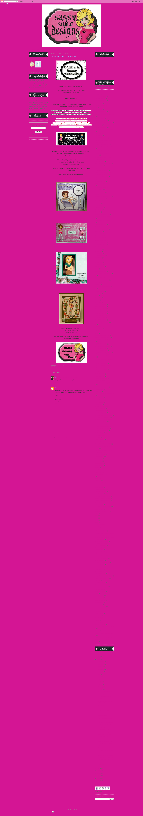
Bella (96, 194)
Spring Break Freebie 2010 (102, 578)
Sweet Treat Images (100, 591)
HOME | (34, 49)
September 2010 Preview (101, 541)
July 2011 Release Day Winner (103, 346)
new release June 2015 (101, 410)
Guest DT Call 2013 (100, 320)
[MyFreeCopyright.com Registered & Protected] (71, 812)
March (100, 684)
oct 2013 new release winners (102, 426)
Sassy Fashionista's (100, 483)
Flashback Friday (99, 291)
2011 (98, 776)
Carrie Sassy (98, 205)
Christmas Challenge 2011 (102, 214)
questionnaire (98, 461)
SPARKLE (100, 713)
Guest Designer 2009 (100, 304)
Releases (97, 467)
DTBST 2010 (98, 260)
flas (96, 289)
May (99, 679)
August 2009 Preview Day (102, 168)
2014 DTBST (98, 110)
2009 (98, 781)
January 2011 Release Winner (103, 337)
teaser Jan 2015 (99, 602)
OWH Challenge (99, 433)
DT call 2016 (98, 253)
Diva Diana (98, 247)
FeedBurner (42, 135)
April (99, 682)
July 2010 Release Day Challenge (104, 340)
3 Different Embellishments (105, 691)
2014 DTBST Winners (61, 366)
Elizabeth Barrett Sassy (101, 271)
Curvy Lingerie (102, 694)
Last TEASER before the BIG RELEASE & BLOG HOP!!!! (106, 723)
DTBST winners (99, 267)
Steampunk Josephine (100, 585)
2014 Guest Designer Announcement (104, 114)
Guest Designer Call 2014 (101, 315)
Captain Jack (98, 201)
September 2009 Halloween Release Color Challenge (104, 538)
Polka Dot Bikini (99, 439)
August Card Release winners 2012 (104, 183)
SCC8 (96, 520)
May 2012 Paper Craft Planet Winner (104, 393)
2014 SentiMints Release (101, 120)
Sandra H (59, 377)
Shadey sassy (101, 727)
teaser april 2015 (99, 598)
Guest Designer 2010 (100, 306)
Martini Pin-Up (99, 389)
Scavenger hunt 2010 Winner (102, 511)
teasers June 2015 (99, 613)
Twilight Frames (99, 622)
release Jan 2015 (99, 465)
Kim (71, 249)
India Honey (98, 331)
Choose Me (98, 212)
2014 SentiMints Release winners (103, 123)
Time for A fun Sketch (103, 710)
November (101, 664)
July (99, 674)
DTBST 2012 (98, 264)
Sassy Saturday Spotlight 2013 (103, 507)
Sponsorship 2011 (99, 567)
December (101, 661)
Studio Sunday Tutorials (101, 587)
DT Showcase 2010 (100, 255)
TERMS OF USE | (41, 49)
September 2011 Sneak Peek (102, 556)
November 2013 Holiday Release (103, 419)
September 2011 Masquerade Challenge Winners (102, 544)
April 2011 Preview (100, 161)
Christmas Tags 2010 (100, 224)
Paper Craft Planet (99, 435)
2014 (96, 107)
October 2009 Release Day (102, 428)
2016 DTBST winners (100, 138)
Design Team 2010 (100, 235)
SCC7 (96, 518)
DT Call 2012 (98, 249)
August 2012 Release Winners (103, 179)
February (100, 687)
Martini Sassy (98, 391)
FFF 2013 (97, 284)
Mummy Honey (99, 404)
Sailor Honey (98, 470)
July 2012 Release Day (101, 350)
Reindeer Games (99, 463)
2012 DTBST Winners (101, 101)
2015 (98, 659)
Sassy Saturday (99, 494)
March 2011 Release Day (101, 387)
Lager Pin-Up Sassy (100, 376)
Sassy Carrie (98, 478)
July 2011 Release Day (101, 344)
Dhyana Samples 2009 (101, 244)
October (100, 666)
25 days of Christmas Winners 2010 (104, 147)
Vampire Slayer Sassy (100, 624)
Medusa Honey (99, 398)
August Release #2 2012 (101, 187)
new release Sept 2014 (101, 413)
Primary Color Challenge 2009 (103, 444)
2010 (98, 778)
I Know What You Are (100, 326)
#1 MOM (97, 94)
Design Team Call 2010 (101, 240)
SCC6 (96, 516)
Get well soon (101, 748)
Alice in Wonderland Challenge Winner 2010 (103, 158)
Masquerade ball (102, 753)
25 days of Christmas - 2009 (102, 144)
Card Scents (98, 203)
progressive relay (99, 456)
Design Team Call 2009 (101, 238)
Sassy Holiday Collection (101, 485)
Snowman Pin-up (99, 560)
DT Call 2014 (98, 251)
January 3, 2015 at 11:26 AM (71, 388)
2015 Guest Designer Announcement (104, 129)
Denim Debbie (98, 231)
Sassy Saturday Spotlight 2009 (103, 496)
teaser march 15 (99, 605)
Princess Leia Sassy (100, 454)
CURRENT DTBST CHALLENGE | (81, 49)
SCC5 (96, 513)
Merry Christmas (99, 402)
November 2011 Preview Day (102, 417)
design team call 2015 (100, 242)
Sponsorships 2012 (100, 573)
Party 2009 (98, 437)
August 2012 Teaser (100, 181)
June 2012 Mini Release (101, 369)
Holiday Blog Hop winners (102, 322)
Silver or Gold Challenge (101, 558)
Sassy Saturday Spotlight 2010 (103, 498)
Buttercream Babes (100, 198)
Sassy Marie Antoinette (101, 491)
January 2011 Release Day (102, 335)
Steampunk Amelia (100, 582)
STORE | (48, 49)
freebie (96, 295)
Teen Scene (98, 616)
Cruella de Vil (98, 227)
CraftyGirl (60, 388)
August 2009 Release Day (101, 170)
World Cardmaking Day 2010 (102, 637)
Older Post (89, 434)
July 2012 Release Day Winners (103, 353)
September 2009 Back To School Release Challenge (103, 530)
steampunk (98, 580)
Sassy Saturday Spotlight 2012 (103, 500)
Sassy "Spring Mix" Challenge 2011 (104, 474)
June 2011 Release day (101, 363)
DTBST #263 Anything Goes (105, 750)
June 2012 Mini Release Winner (103, 372)
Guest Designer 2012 (100, 311)
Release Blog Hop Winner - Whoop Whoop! (105, 702)
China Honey (98, 210)
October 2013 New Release (102, 430)
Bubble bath (101, 705)
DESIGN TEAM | (55, 49)
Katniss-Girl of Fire (100, 374)
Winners (97, 631)
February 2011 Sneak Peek (102, 280)
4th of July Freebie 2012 (101, 151)
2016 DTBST (98, 136)
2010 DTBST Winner (100, 99)
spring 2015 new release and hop (103, 576)
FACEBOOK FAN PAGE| (97, 49)
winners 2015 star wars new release (104, 633)
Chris (71, 179)
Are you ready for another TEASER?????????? (104, 735)
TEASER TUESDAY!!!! (104, 739)
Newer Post (53, 434)
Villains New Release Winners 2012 (104, 627)
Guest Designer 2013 (100, 313)
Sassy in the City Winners (101, 489)
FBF (96, 275)
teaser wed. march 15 (100, 609)
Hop (96, 324)
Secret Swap (98, 527)
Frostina (97, 300)
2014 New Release (100, 118)
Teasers (97, 611)
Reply (56, 382)
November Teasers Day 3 (101, 424)
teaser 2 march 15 (99, 596)
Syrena (96, 593)
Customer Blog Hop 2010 (101, 229)
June (99, 677)
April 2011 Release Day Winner (103, 163)
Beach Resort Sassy (100, 192)
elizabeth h (74, 156)
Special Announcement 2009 (102, 562)
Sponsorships (98, 571)
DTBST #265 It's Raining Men (106, 708)
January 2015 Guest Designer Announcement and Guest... (106, 756)
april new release (99, 166)
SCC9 (96, 522)
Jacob (96, 333)
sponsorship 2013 (99, 569)
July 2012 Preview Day (101, 348)
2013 (98, 771)
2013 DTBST (98, 103)
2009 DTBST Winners (101, 96)
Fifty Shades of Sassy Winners (103, 286)
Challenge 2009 (99, 207)
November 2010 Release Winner (103, 415)
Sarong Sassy (98, 472)
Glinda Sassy (98, 302)
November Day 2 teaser (101, 422)
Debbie (71, 215)
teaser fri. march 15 (100, 600)
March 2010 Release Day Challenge (104, 383)
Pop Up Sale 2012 (99, 442)
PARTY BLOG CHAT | (75, 51)
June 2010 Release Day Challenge (104, 355)
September (101, 669)
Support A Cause (99, 589)
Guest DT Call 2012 (100, 317)
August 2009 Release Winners (103, 172)
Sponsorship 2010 (99, 565)
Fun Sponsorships (102, 715)
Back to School (99, 190)
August (100, 671)
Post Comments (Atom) (64, 438)
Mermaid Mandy (99, 400)
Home (71, 434)
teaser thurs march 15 (100, 607)
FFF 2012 (97, 282)
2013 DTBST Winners (101, 105)
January (100, 689)
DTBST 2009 (98, 258)
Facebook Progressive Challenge (103, 273)
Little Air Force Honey (101, 378)
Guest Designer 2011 (100, 309)
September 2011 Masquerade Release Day (102, 548)
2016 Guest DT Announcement (103, 140)
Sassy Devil (98, 480)
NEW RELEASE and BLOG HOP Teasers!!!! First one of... (105, 743)
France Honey (98, 293)
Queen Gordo (98, 459)
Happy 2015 (101, 764)
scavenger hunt (99, 509)
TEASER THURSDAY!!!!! (104, 729)
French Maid (98, 298)
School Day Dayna (100, 524)
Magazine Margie (99, 380)
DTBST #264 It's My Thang (105, 732)
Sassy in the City (99, 487)
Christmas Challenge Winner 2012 (104, 220)
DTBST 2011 (98, 262)
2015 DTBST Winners (101, 127)
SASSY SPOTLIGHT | (66, 49)
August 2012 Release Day (101, 177)
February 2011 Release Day (102, 278)
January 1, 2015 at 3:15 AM (70, 377)
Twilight (97, 620)
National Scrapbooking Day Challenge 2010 (102, 407)
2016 (98, 657)
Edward (97, 269)
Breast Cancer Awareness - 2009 (103, 196)
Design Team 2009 (100, 233)
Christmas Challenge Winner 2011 (104, 216)
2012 (98, 773)
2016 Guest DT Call (100, 142)
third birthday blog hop (101, 618)
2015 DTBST (71, 366)
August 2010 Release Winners (103, 174)
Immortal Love (99, 329)
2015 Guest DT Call (100, 133)
